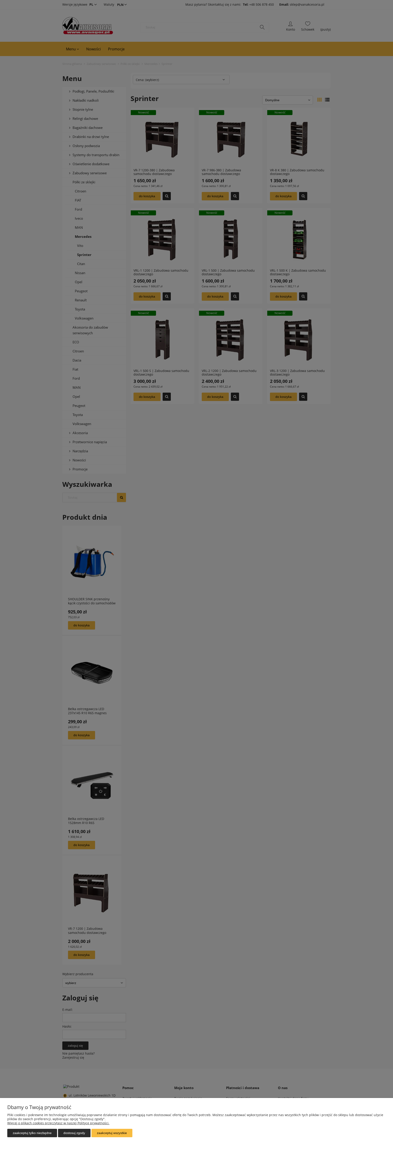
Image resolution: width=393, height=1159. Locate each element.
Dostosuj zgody (74, 1133)
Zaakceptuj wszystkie (112, 1133)
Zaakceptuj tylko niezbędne (32, 1133)
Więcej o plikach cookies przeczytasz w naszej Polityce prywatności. (58, 1123)
